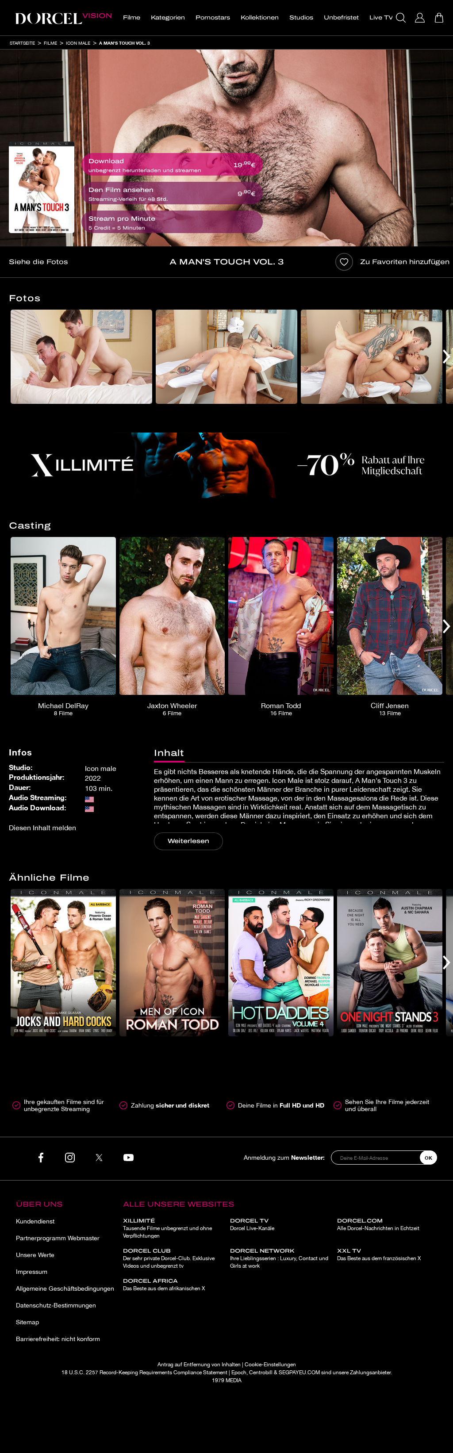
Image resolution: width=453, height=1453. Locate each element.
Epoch (238, 1372)
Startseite (22, 43)
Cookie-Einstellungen (270, 1364)
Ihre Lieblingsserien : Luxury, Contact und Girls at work (279, 1258)
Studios (301, 18)
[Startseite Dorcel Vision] (63, 17)
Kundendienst (35, 1221)
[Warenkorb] (439, 17)
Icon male (78, 43)
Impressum (31, 1271)
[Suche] (401, 17)
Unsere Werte (35, 1254)
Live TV (381, 18)
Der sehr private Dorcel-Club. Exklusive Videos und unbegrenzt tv (169, 1258)
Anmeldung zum (284, 1157)
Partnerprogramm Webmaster (58, 1238)
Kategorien (168, 18)
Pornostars (213, 18)
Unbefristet (341, 18)
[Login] (420, 17)
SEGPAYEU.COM (299, 1372)
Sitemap (27, 1322)
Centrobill (261, 1372)
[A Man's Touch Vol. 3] (41, 187)
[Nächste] (446, 357)
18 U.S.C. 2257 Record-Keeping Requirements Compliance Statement (144, 1372)
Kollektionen (260, 18)
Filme (131, 18)
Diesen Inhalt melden (42, 828)
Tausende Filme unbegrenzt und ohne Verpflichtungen (167, 1228)
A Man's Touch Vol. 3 (124, 43)
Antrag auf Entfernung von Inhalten (199, 1364)
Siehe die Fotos (38, 261)
